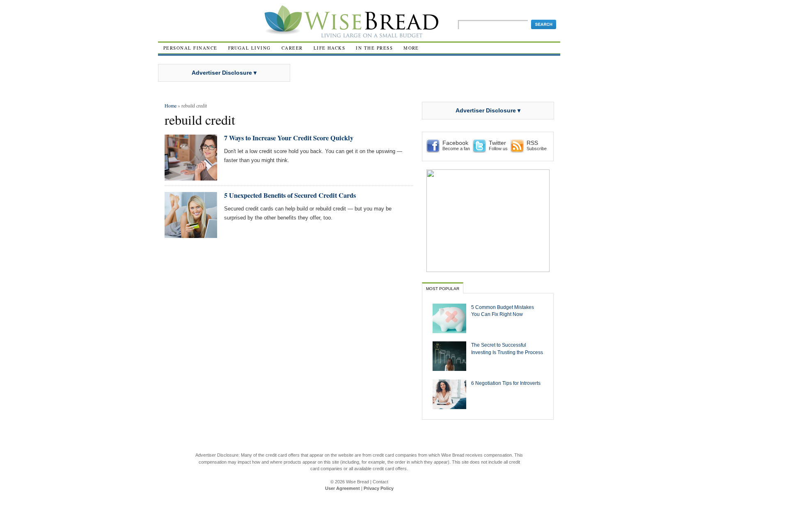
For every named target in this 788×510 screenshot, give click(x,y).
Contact (380, 481)
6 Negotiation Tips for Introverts (506, 383)
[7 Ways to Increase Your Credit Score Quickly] (191, 177)
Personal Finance (190, 48)
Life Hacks (330, 48)
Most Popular (442, 288)
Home (170, 105)
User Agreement (342, 488)
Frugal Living (249, 48)
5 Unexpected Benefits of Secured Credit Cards (290, 195)
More (411, 48)
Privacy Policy (379, 488)
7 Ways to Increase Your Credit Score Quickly (288, 138)
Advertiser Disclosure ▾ (224, 72)
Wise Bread (357, 481)
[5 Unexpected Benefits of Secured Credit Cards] (191, 234)
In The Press (374, 48)
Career (292, 48)
